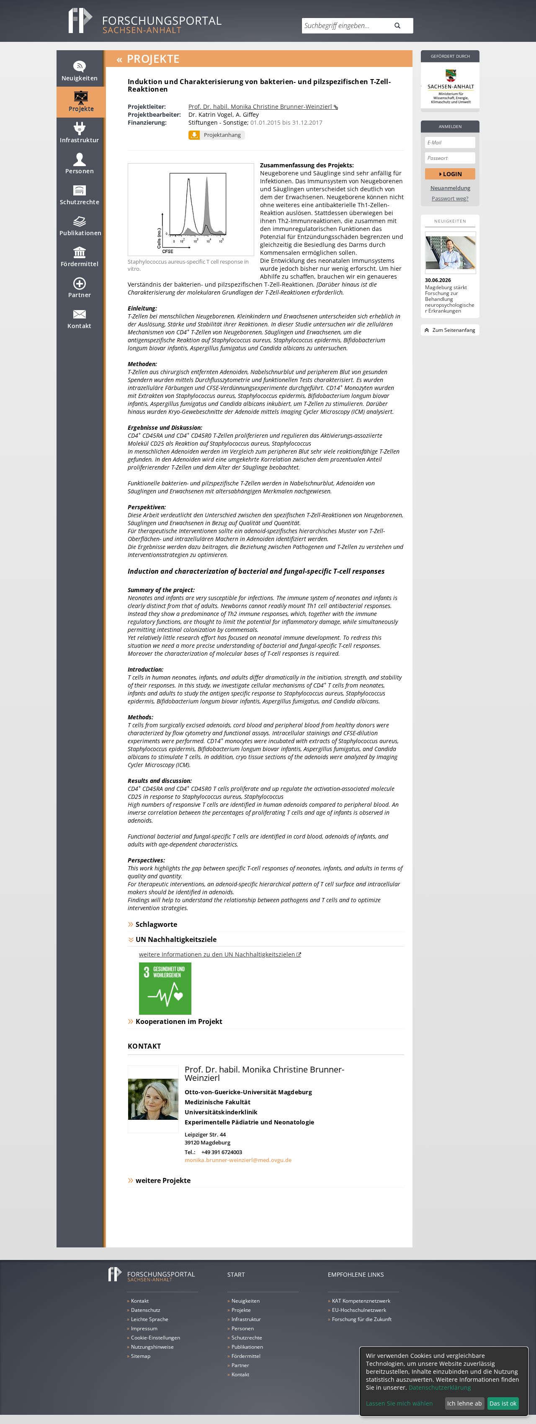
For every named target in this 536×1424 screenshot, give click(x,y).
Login (452, 174)
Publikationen (80, 233)
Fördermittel (79, 264)
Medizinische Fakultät (217, 1102)
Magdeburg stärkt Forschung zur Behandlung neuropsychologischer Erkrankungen (449, 299)
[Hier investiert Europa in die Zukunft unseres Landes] (450, 85)
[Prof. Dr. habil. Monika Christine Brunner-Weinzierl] (153, 1131)
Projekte (81, 109)
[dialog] (444, 1381)
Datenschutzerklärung (440, 1387)
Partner (79, 295)
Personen (79, 171)
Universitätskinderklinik (221, 1112)
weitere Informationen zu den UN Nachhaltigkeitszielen (217, 954)
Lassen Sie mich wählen (399, 1403)
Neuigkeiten (80, 78)
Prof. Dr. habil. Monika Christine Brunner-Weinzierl (261, 106)
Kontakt (79, 326)
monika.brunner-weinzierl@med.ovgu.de (238, 1160)
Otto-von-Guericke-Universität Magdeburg (248, 1092)
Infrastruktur (79, 140)
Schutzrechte (79, 202)
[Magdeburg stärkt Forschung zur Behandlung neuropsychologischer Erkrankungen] (450, 252)
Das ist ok (503, 1403)
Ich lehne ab (464, 1403)
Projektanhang (222, 135)
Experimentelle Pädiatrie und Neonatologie (249, 1122)
